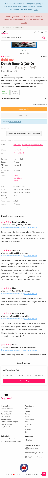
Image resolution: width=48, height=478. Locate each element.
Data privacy (5, 416)
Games (27, 414)
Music (27, 409)
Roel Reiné (17, 150)
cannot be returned (15, 121)
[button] (22, 50)
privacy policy (35, 3)
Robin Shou (17, 144)
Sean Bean (26, 144)
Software (28, 429)
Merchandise (29, 419)
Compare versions (39, 104)
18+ (26, 432)
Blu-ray (15, 92)
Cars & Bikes (18, 178)
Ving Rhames (32, 147)
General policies (6, 414)
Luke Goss (34, 144)
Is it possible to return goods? (11, 441)
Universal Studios (19, 153)
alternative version (30, 227)
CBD (26, 427)
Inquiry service (24, 109)
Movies (27, 411)
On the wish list (24, 115)
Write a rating (24, 381)
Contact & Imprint (7, 409)
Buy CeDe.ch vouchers (9, 427)
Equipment (28, 424)
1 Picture (21, 53)
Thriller (16, 180)
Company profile (6, 411)
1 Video (27, 53)
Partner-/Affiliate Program (9, 422)
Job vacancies (6, 419)
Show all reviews (23, 363)
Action (16, 176)
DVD (5, 92)
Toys (26, 422)
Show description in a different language (24, 133)
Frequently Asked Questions (11, 439)
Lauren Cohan (22, 147)
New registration (7, 424)
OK (36, 9)
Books (27, 416)
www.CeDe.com (22, 17)
